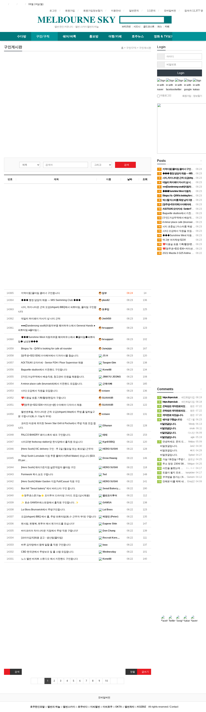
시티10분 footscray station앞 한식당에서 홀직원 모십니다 (52, 441)
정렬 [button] (132, 671)
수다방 (21, 36)
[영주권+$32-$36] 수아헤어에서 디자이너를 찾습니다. (50, 355)
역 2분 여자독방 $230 (172, 239)
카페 (167, 26)
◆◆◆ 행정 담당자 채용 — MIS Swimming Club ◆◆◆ (51, 300)
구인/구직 (43, 36)
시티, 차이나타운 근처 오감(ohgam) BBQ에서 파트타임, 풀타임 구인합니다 (57, 309)
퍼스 (159, 26)
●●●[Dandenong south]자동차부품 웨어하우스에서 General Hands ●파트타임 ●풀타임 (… (56, 327)
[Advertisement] (47, 79)
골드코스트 (148, 26)
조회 (145, 179)
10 (106, 680)
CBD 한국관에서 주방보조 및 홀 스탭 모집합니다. (47, 551)
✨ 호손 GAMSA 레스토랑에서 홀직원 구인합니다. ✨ (49, 502)
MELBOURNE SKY (76, 19)
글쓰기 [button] (145, 671)
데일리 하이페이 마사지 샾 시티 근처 (40, 318)
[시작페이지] (4, 4)
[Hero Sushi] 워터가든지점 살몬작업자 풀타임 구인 (48, 467)
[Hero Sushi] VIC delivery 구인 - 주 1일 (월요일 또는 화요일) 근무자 (57, 448)
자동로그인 (165, 95)
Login (180, 73)
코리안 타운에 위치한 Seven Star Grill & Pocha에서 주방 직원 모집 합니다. (57, 425)
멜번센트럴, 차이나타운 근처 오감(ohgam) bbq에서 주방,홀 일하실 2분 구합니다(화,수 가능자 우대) (56, 414)
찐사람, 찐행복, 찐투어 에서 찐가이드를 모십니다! (47, 523)
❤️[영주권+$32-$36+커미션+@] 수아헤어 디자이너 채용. (51, 404)
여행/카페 (115, 36)
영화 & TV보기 (164, 36)
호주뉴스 (138, 36)
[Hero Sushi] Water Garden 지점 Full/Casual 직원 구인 (50, 481)
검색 (126, 164)
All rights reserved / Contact (104, 706)
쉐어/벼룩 (70, 36)
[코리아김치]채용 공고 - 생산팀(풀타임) (42, 537)
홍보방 (93, 36)
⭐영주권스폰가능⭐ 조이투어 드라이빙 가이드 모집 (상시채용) (55, 495)
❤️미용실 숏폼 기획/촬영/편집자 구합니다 (43, 397)
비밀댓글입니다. (169, 446)
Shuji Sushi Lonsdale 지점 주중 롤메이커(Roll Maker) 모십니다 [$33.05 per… (56, 458)
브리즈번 (126, 26)
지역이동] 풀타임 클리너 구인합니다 (40, 293)
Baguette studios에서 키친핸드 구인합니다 (44, 369)
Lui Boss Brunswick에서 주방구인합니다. (43, 509)
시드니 (137, 26)
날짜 (129, 179)
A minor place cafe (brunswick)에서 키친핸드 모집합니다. (52, 383)
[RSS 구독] (21, 4)
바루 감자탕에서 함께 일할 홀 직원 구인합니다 (46, 544)
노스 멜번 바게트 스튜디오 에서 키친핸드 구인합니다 (49, 558)
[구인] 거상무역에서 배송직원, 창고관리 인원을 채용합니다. (52, 376)
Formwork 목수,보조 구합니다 (37, 474)
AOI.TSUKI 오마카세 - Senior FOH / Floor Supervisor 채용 (52, 362)
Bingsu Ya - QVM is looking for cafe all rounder (46, 348)
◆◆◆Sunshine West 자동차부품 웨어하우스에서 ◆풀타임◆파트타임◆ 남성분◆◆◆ (56, 339)
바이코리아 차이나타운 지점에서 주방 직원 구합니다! (49, 530)
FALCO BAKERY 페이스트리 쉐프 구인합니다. (46, 434)
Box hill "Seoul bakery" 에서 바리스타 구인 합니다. (48, 488)
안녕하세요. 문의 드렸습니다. (176, 441)
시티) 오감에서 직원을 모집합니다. (39, 390)
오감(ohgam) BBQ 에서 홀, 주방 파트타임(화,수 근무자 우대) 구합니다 (58, 516)
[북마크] (12, 4)
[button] (7, 672)
